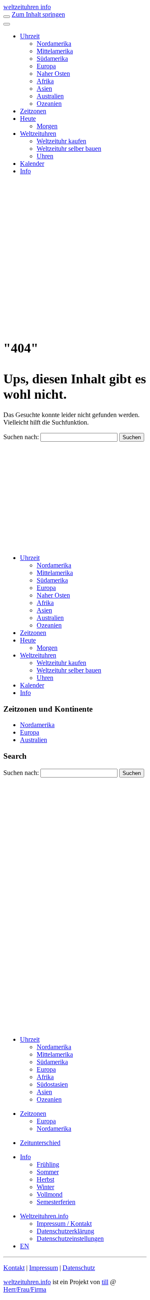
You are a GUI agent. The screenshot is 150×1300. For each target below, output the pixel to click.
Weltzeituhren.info (44, 1216)
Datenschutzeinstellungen (70, 1238)
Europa (46, 66)
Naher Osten (53, 73)
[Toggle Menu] (6, 24)
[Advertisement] (75, 257)
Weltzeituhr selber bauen (69, 148)
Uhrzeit (30, 36)
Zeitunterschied (40, 1142)
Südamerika (52, 58)
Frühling (48, 1164)
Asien (44, 88)
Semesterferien (56, 1201)
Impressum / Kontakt (64, 1223)
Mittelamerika (55, 51)
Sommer (48, 1171)
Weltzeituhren (38, 133)
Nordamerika (54, 43)
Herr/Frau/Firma (24, 1289)
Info (25, 171)
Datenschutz (78, 1267)
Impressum (43, 1267)
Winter (45, 1186)
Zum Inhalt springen (38, 14)
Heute (28, 118)
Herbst (45, 1179)
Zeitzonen (33, 111)
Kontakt (14, 1267)
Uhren (45, 156)
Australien (50, 96)
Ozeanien (49, 103)
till (105, 1281)
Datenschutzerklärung (65, 1231)
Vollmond (49, 1194)
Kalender (32, 163)
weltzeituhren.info (27, 1281)
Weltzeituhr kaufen (61, 141)
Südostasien (52, 1084)
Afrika (45, 81)
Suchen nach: (21, 436)
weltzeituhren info (27, 6)
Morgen (47, 126)
